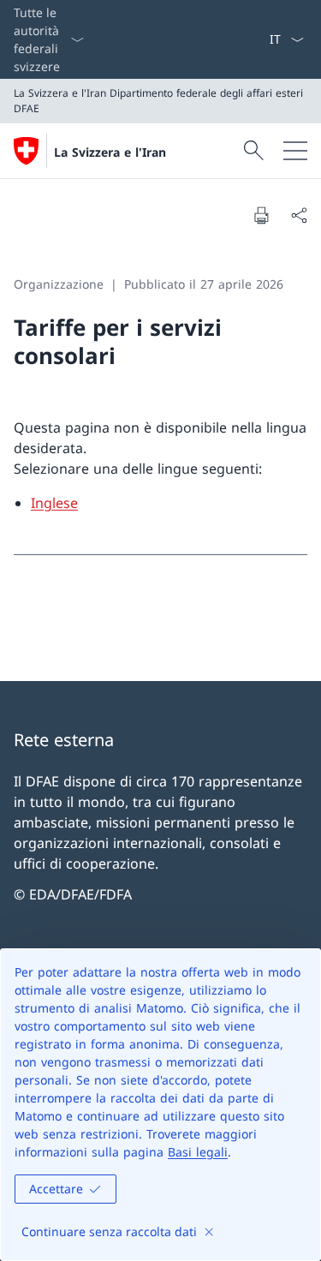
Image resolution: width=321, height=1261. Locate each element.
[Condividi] (299, 215)
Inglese (54, 502)
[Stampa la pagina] (261, 215)
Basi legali (198, 1152)
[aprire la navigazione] (295, 151)
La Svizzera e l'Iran (110, 152)
